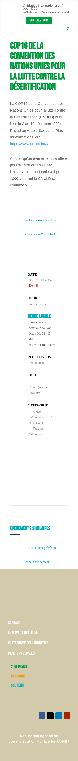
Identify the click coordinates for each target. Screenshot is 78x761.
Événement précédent (42, 548)
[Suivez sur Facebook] (42, 715)
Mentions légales (21, 653)
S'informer (19, 666)
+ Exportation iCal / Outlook (40, 234)
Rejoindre (18, 676)
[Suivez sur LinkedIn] (58, 715)
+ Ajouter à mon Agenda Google (40, 220)
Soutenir (17, 685)
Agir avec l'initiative (23, 632)
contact (14, 622)
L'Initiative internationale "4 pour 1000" (43, 7)
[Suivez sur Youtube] (67, 715)
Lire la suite (36, 362)
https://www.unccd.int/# (29, 144)
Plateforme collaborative (28, 643)
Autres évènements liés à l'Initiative (41, 417)
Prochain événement (35, 562)
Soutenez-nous (39, 20)
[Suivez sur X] (50, 715)
